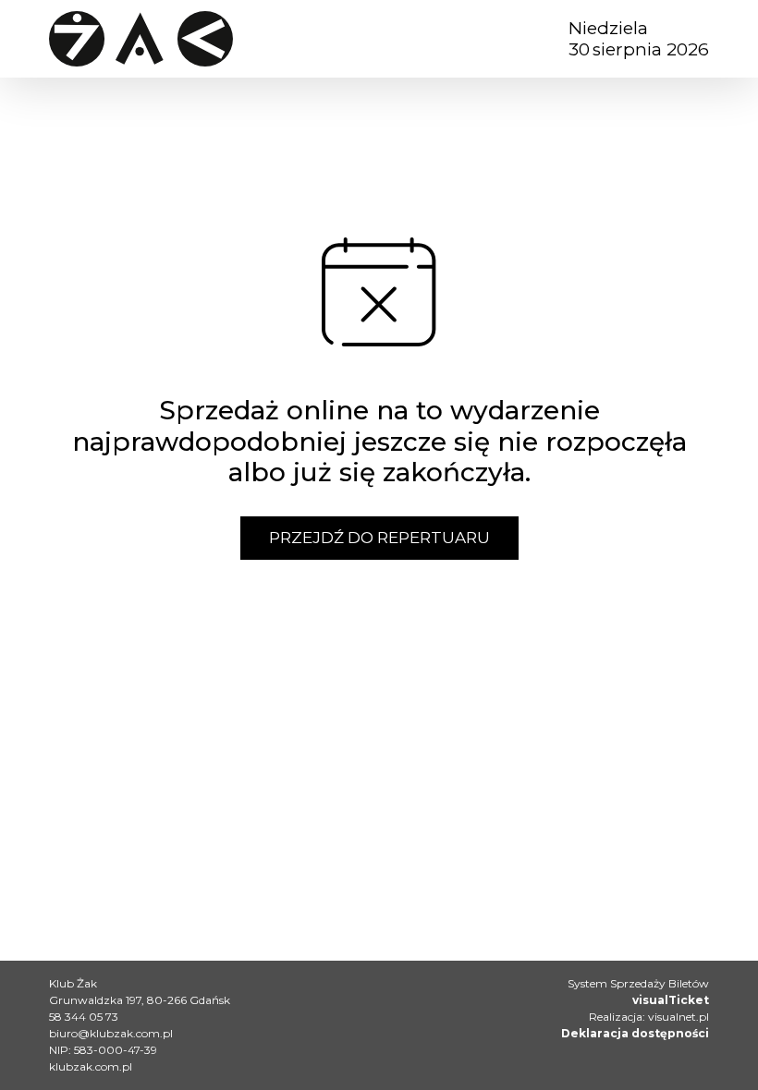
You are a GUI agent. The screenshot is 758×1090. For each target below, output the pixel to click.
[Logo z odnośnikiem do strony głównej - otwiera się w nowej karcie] (141, 39)
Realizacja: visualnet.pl (649, 1016)
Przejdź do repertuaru (379, 537)
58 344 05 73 (83, 1016)
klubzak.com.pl (90, 1066)
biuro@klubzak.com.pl (111, 1033)
